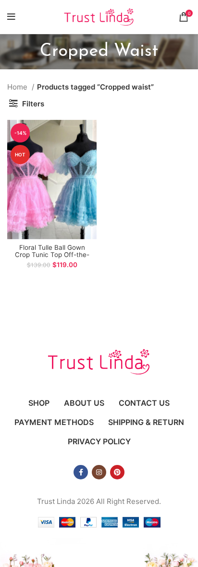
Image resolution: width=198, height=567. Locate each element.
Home (18, 86)
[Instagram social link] (99, 472)
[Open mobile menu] (11, 16)
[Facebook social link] (81, 472)
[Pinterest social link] (117, 472)
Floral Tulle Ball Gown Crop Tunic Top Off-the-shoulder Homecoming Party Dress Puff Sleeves (52, 258)
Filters (33, 103)
